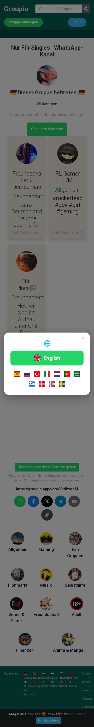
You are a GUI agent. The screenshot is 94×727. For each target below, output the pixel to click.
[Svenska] (61, 384)
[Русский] (27, 374)
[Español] (17, 374)
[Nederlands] (56, 374)
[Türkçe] (37, 374)
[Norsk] (52, 384)
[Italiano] (47, 374)
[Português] (66, 374)
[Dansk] (42, 384)
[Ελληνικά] (32, 384)
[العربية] (76, 374)
